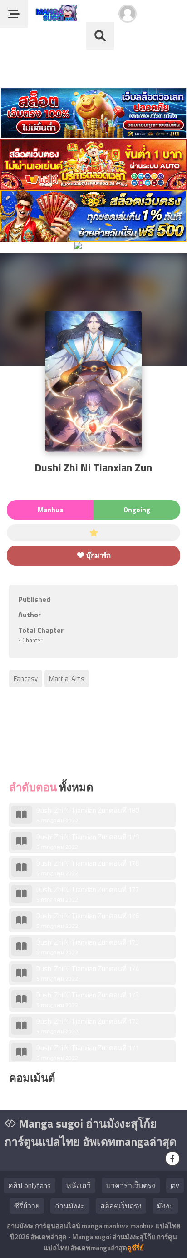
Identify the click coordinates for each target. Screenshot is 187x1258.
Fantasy (26, 678)
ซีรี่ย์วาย (26, 1205)
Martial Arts (66, 678)
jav (175, 1185)
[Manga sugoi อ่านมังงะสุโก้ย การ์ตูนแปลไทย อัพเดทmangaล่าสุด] (54, 17)
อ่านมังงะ (70, 1205)
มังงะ (165, 1205)
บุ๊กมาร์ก (98, 555)
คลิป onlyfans (29, 1185)
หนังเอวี (78, 1185)
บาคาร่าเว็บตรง (130, 1185)
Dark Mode (165, 18)
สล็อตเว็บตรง (121, 1205)
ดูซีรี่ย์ (135, 1248)
